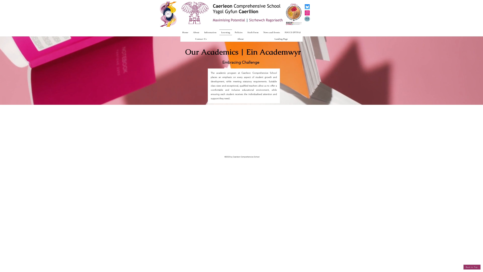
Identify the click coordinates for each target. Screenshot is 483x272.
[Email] (307, 18)
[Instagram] (307, 12)
